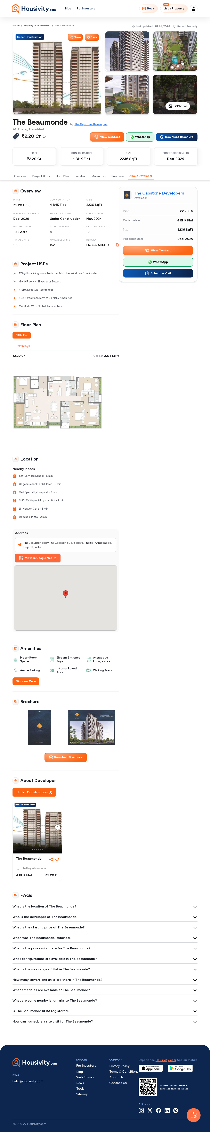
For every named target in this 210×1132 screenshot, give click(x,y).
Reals (151, 8)
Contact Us (118, 1083)
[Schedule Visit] (194, 1115)
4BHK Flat (22, 335)
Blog (68, 8)
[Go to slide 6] (42, 849)
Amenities (99, 176)
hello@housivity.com (28, 1081)
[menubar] (44, 136)
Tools (80, 1089)
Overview (20, 176)
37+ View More (26, 681)
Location (80, 176)
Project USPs (41, 176)
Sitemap (82, 1094)
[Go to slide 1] (32, 849)
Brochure (117, 176)
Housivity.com (166, 1060)
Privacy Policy (119, 1066)
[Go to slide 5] (40, 849)
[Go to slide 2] (34, 849)
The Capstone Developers (90, 124)
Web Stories (85, 1077)
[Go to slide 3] (36, 849)
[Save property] (57, 859)
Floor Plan (62, 176)
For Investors (86, 8)
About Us (116, 1077)
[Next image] (57, 827)
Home (16, 25)
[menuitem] (44, 136)
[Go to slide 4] (38, 849)
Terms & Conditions (123, 1071)
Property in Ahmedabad (37, 25)
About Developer (140, 176)
